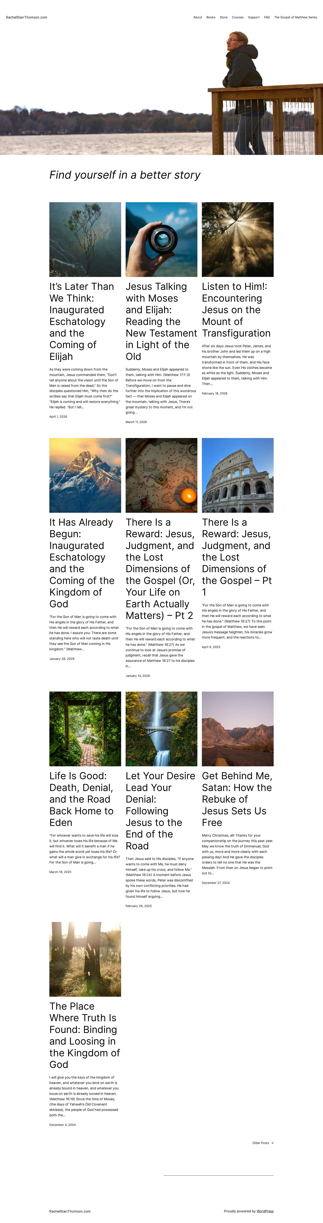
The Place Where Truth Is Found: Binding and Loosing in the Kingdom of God (84, 1035)
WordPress (265, 1211)
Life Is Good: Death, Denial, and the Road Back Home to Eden (81, 799)
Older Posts (263, 1143)
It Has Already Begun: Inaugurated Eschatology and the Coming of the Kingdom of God (82, 563)
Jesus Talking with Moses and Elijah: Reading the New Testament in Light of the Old (161, 321)
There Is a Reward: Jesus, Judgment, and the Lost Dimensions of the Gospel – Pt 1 (237, 557)
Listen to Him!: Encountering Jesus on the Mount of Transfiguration (236, 310)
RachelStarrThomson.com (26, 17)
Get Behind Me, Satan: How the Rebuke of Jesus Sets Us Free (237, 799)
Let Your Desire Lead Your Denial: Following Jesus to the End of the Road (160, 811)
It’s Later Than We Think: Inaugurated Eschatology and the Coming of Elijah (81, 321)
